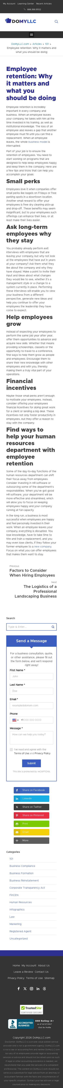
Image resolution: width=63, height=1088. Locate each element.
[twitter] (25, 988)
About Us (44, 965)
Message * (16, 728)
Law (12, 917)
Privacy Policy (43, 753)
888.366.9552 (34, 10)
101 (11, 859)
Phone (14, 714)
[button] (31, 790)
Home (16, 965)
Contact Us (41, 972)
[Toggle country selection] (16, 720)
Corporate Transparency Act (27, 888)
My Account (9, 4)
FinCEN (14, 895)
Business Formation (21, 873)
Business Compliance (22, 866)
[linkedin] (38, 988)
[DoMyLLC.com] (21, 21)
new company (42, 546)
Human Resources (21, 902)
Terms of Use (21, 753)
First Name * (17, 670)
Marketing (15, 924)
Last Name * (17, 685)
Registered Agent (20, 931)
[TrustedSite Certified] (31, 1009)
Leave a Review (23, 972)
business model (37, 142)
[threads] (44, 988)
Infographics (17, 909)
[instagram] (31, 988)
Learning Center (26, 4)
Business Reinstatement (24, 880)
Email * (14, 699)
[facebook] (18, 988)
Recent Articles (44, 4)
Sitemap (49, 978)
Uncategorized (19, 938)
